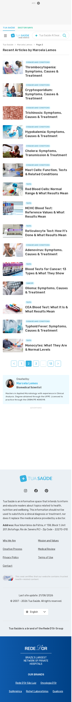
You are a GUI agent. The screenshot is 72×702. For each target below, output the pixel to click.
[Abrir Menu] (5, 35)
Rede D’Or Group (53, 628)
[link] (14, 364)
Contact (7, 565)
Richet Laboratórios (37, 691)
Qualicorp (58, 691)
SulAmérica (15, 691)
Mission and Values (48, 540)
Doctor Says (25, 27)
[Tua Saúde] (20, 35)
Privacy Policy (11, 557)
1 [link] (21, 363)
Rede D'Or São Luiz (26, 683)
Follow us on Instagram (25, 490)
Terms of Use (45, 557)
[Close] (38, 3)
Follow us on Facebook (36, 490)
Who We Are (9, 540)
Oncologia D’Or (49, 683)
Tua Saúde (9, 27)
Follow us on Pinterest (46, 490)
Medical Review (46, 549)
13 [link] (50, 363)
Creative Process (12, 549)
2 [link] (29, 363)
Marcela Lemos (24, 44)
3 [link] (36, 363)
